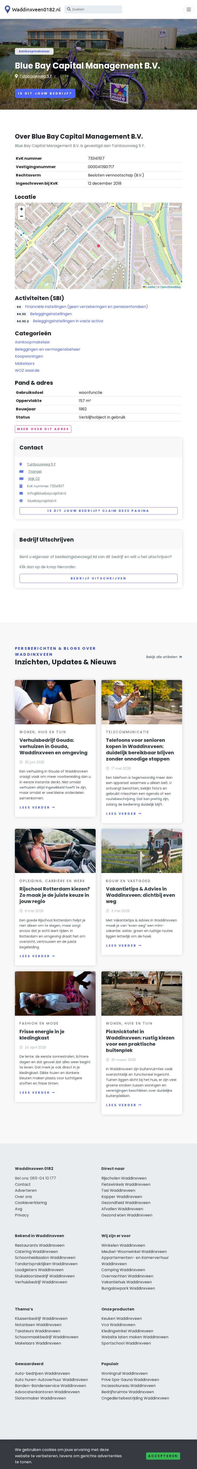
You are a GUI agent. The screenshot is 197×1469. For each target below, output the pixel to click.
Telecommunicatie (127, 732)
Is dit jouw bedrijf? (45, 93)
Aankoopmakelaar (34, 51)
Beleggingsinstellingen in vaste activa (68, 321)
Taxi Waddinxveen (118, 1190)
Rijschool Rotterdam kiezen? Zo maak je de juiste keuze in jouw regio (54, 895)
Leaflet (150, 287)
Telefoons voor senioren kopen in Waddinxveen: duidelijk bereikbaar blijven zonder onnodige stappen (140, 749)
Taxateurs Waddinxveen (37, 1331)
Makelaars (25, 363)
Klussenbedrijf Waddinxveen (41, 1318)
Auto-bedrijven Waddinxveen (42, 1373)
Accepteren (163, 1456)
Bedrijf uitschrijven (99, 578)
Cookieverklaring (31, 1202)
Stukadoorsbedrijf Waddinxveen (45, 1276)
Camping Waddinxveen (123, 1270)
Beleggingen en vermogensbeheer (47, 349)
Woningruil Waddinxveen (124, 1373)
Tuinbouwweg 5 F (36, 76)
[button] (98, 246)
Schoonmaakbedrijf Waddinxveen (46, 1337)
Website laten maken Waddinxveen (134, 1337)
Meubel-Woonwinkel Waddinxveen (134, 1251)
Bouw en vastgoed (128, 881)
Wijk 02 (34, 478)
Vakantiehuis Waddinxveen (126, 1282)
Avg (18, 1209)
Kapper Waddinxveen (121, 1196)
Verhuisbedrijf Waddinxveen (41, 1282)
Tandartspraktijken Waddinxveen (46, 1264)
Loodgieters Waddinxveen (39, 1270)
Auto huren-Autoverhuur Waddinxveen (51, 1379)
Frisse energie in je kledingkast (41, 1034)
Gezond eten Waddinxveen (126, 1215)
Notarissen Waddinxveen (38, 1324)
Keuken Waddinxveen (121, 1318)
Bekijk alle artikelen (161, 657)
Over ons (23, 1196)
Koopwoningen (29, 356)
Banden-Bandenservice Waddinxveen (50, 1385)
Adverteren (26, 1190)
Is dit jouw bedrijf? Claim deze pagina (98, 511)
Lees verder (35, 807)
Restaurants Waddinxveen (39, 1245)
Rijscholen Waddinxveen (124, 1178)
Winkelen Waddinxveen (123, 1245)
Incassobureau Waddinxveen (128, 1385)
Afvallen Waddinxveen (122, 1209)
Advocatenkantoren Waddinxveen (47, 1392)
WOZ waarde (27, 370)
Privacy (22, 1215)
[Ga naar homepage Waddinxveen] (32, 9)
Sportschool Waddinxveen (126, 1343)
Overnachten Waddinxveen (127, 1276)
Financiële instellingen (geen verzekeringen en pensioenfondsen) (86, 306)
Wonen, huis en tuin (42, 732)
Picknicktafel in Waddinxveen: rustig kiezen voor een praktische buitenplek (140, 1041)
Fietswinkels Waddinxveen (125, 1184)
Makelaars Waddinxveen (38, 1343)
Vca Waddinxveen (118, 1324)
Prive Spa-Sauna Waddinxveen (130, 1379)
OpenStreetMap (170, 287)
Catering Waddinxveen (36, 1251)
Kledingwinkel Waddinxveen (127, 1331)
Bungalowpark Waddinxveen (128, 1288)
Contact (23, 1184)
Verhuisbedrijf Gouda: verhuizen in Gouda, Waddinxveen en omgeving (53, 746)
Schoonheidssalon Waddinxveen (45, 1257)
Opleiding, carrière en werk (52, 881)
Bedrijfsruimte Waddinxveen (127, 1392)
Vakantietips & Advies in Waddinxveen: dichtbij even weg (140, 895)
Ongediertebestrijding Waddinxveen (135, 1398)
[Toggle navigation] (189, 9)
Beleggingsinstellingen (51, 314)
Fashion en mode (39, 1023)
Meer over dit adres (43, 429)
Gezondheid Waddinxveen (125, 1202)
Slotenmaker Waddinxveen (40, 1398)
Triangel (35, 471)
